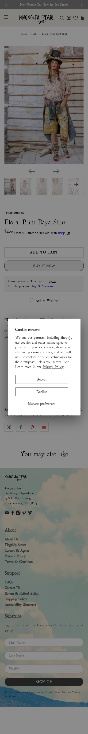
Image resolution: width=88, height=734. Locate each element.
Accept (41, 379)
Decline (41, 391)
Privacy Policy (53, 366)
